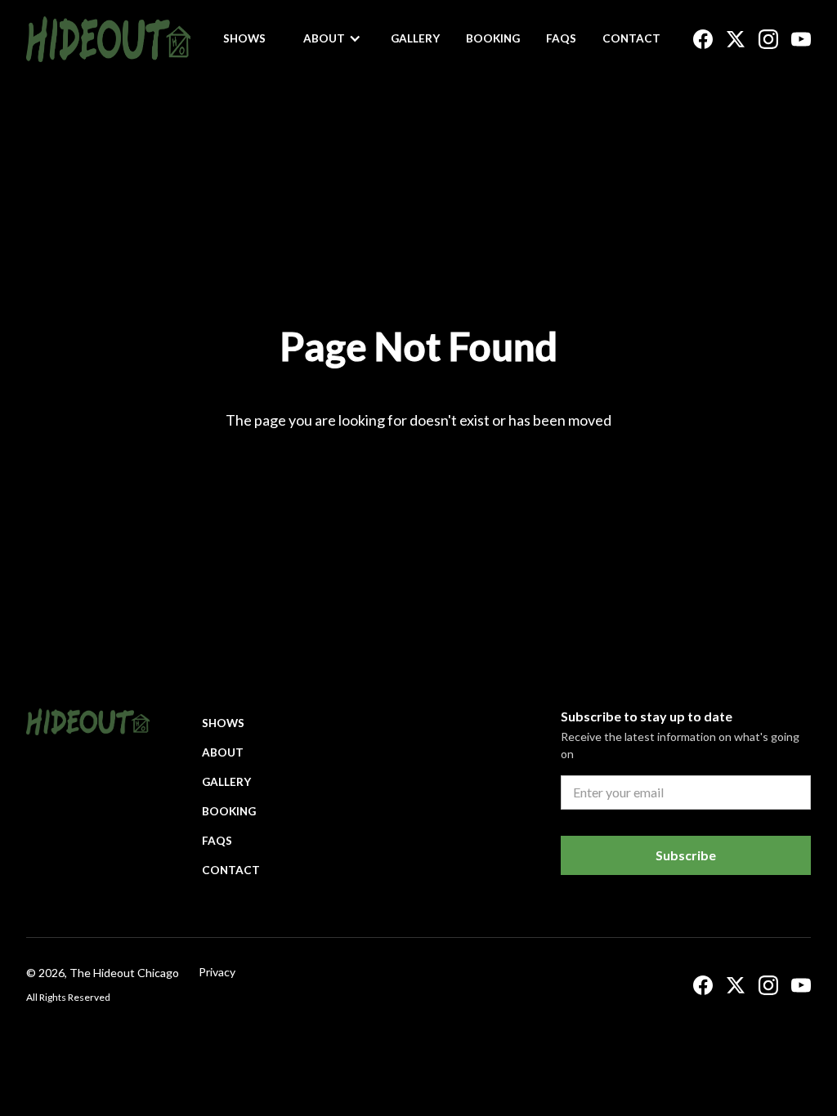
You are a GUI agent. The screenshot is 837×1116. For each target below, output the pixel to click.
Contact (631, 38)
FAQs (561, 38)
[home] (108, 39)
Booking (493, 38)
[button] (332, 38)
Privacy (217, 972)
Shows (244, 38)
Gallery (415, 38)
